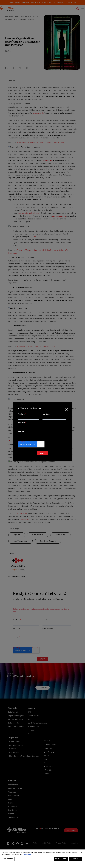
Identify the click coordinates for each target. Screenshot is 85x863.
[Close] (81, 852)
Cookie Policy (27, 854)
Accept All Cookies (61, 858)
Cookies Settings (8, 858)
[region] (42, 856)
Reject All (75, 858)
